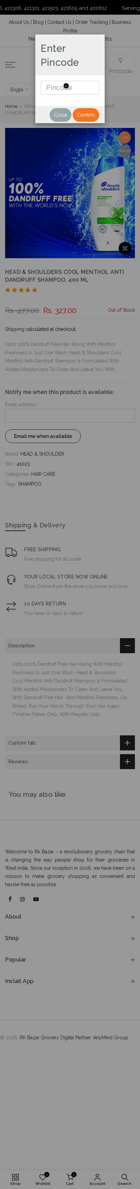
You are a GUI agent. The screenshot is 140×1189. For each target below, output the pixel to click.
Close (60, 115)
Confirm (86, 115)
